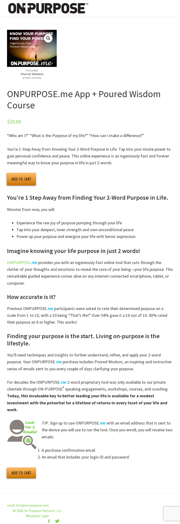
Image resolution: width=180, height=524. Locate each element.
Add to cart (21, 179)
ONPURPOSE (22, 262)
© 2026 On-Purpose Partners (34, 511)
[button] (48, 38)
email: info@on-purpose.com (28, 505)
